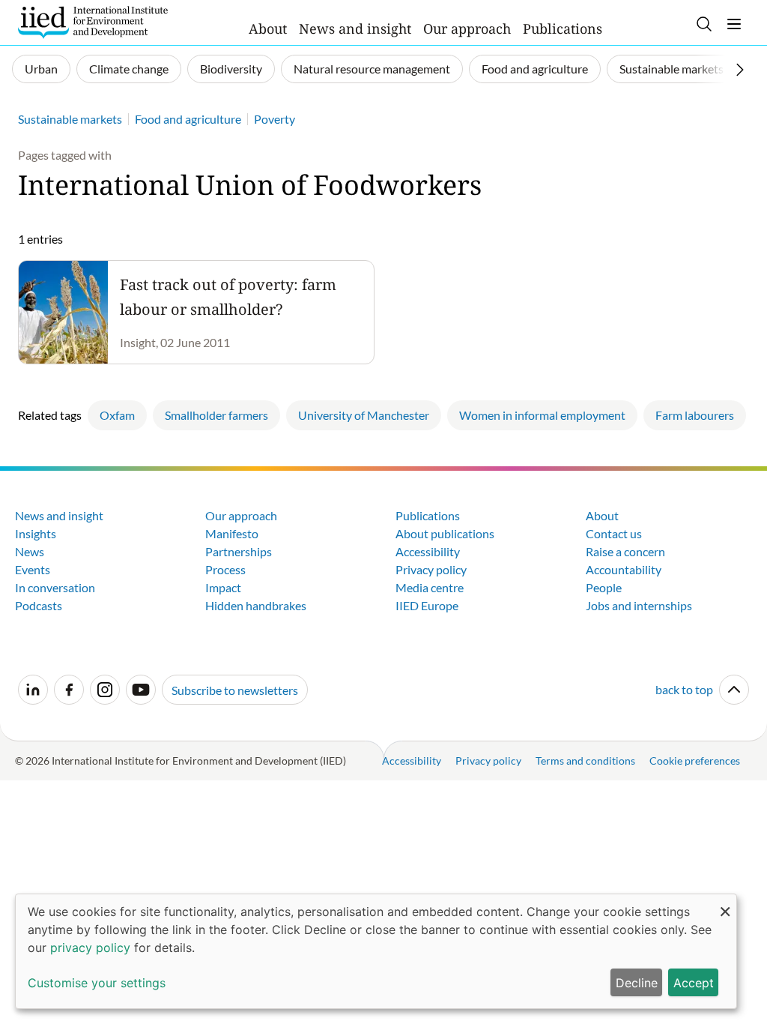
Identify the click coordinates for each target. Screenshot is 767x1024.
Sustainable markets (671, 68)
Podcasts (38, 605)
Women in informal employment (542, 415)
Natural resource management (372, 68)
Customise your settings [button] (97, 982)
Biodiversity (231, 68)
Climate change (129, 68)
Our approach (467, 28)
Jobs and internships (639, 605)
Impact (223, 587)
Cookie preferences (694, 760)
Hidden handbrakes (255, 605)
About (268, 28)
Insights (35, 533)
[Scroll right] (740, 70)
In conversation (55, 587)
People (604, 587)
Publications (562, 28)
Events (32, 569)
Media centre (429, 587)
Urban (41, 68)
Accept (693, 982)
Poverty (274, 119)
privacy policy (90, 947)
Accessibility (427, 551)
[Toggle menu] (734, 24)
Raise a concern (625, 551)
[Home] (93, 22)
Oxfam (117, 415)
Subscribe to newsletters (235, 690)
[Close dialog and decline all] (725, 903)
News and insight (355, 28)
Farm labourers (694, 415)
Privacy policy (431, 569)
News (29, 551)
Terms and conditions (585, 760)
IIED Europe (426, 605)
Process (225, 569)
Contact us (614, 533)
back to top (684, 689)
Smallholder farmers (216, 415)
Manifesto (231, 533)
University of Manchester (363, 415)
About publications (444, 533)
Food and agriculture (535, 68)
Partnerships (238, 551)
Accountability (623, 569)
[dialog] (376, 951)
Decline (637, 982)
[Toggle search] (704, 24)
